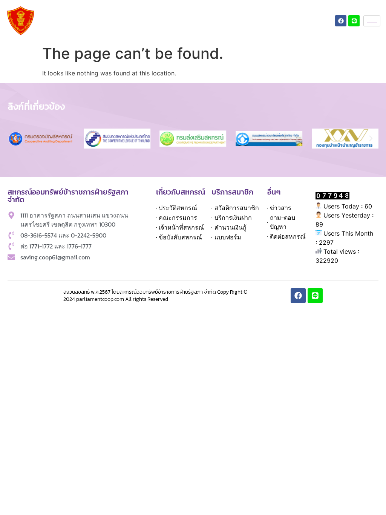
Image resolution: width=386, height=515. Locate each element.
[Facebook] (340, 20)
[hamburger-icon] (371, 20)
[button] (15, 138)
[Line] (354, 20)
